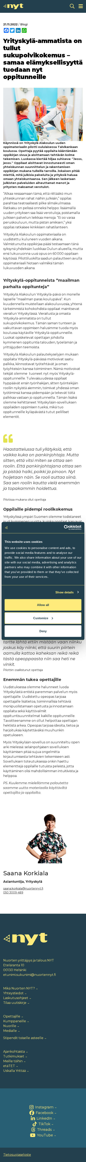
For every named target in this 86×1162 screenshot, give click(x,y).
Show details (64, 592)
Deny (43, 631)
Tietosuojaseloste (17, 1155)
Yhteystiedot (13, 993)
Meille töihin (13, 1061)
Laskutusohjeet (15, 998)
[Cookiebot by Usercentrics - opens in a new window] (63, 527)
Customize (40, 618)
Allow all (43, 605)
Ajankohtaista (14, 1051)
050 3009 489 (13, 892)
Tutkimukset (13, 1056)
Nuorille (9, 1026)
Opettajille (11, 1016)
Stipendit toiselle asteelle (23, 1038)
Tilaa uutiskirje (14, 1003)
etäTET (9, 1066)
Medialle (10, 1031)
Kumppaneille (14, 1021)
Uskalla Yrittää (14, 1071)
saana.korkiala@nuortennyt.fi (23, 888)
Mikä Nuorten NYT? (19, 988)
